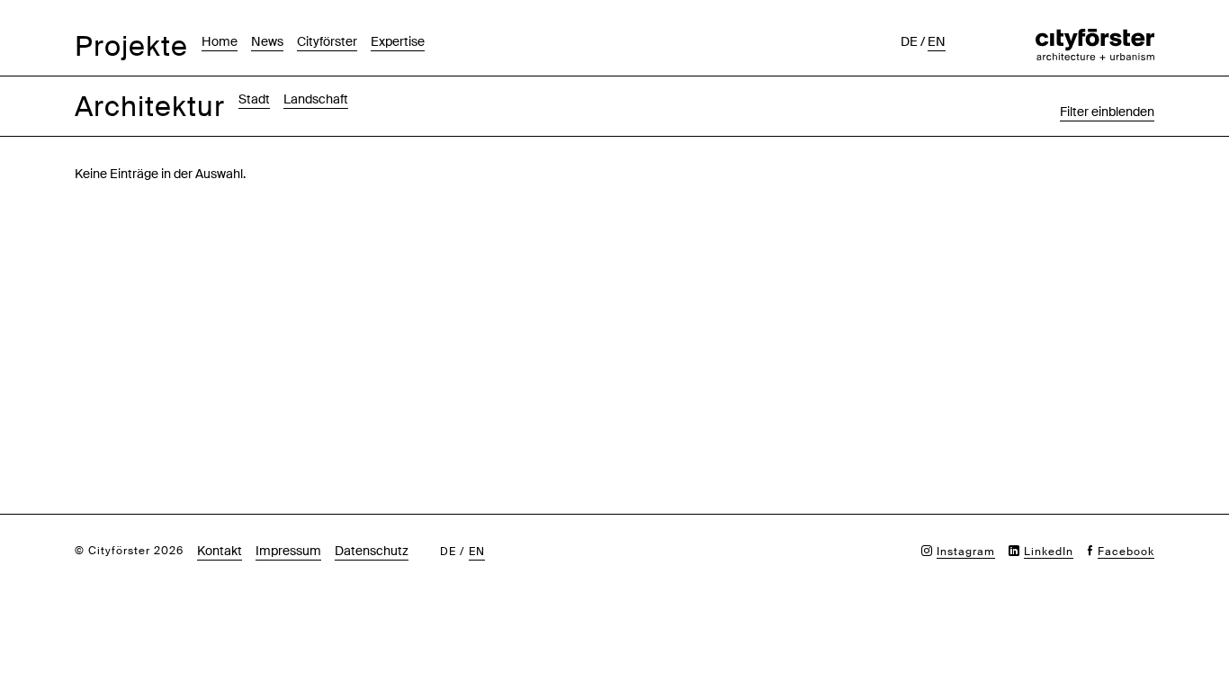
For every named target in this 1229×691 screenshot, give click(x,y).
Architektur (150, 106)
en (937, 41)
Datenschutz (371, 550)
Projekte (131, 46)
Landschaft (315, 99)
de (909, 41)
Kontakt (219, 550)
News (267, 41)
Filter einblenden (1107, 111)
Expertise (398, 41)
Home (220, 41)
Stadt (254, 99)
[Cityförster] (1095, 38)
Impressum (288, 550)
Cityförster (327, 41)
